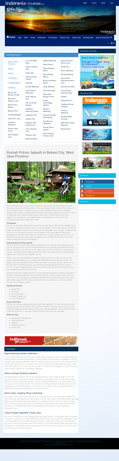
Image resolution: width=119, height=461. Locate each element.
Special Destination (103, 37)
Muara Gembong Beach (49, 82)
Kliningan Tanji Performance (31, 124)
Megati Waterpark (49, 61)
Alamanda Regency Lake (13, 100)
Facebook (89, 181)
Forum (94, 3)
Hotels (32, 37)
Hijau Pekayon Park (31, 98)
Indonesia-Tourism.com (48, 441)
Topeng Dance (66, 100)
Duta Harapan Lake (13, 136)
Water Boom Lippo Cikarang (67, 124)
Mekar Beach (48, 64)
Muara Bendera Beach (49, 69)
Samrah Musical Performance (67, 62)
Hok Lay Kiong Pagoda (31, 104)
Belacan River (13, 111)
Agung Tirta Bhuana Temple (13, 94)
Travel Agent (52, 37)
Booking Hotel (88, 37)
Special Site (76, 37)
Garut (10, 73)
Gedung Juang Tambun (31, 78)
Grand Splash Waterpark (31, 92)
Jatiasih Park (30, 119)
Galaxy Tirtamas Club (32, 68)
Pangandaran (14, 83)
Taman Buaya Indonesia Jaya (66, 92)
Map (19, 37)
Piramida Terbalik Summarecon (49, 116)
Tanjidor (64, 97)
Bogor (10, 69)
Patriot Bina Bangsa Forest (48, 95)
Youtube (89, 190)
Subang (11, 87)
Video (26, 37)
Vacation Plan (65, 37)
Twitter (88, 186)
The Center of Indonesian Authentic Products (61, 444)
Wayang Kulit (65, 129)
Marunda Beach (31, 139)
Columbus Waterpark (11, 123)
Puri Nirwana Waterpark (48, 122)
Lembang (12, 78)
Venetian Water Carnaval (66, 118)
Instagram (89, 195)
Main (85, 3)
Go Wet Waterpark (32, 87)
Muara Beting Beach (48, 75)
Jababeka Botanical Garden (32, 110)
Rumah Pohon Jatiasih (48, 128)
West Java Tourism (13, 62)
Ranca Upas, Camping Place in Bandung (23, 393)
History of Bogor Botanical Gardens (20, 373)
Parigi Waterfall (48, 87)
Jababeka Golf (31, 115)
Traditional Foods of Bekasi (67, 105)
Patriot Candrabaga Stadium (47, 103)
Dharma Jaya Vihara (13, 130)
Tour (111, 3)
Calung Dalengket (14, 115)
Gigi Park (29, 83)
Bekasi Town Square (12, 106)
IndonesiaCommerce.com (69, 441)
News (103, 3)
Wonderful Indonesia (59, 443)
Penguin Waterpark (47, 110)
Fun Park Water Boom (31, 62)
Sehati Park (65, 67)
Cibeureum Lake (14, 118)
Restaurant (42, 37)
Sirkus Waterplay (67, 70)
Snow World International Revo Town (67, 80)
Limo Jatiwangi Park (31, 130)
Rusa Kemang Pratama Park (48, 135)
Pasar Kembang (49, 90)
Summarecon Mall (67, 87)
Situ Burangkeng (67, 74)
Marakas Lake (31, 135)
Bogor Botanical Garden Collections (20, 353)
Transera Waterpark (64, 111)
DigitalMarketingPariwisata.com (92, 441)
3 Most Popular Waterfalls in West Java (22, 413)
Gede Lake (30, 73)
